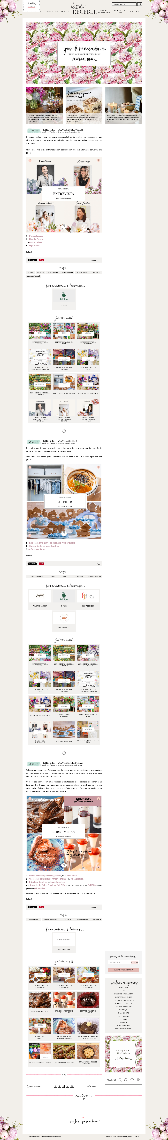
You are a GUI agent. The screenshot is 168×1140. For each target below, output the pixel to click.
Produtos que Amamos (123, 994)
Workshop (134, 12)
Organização (123, 1016)
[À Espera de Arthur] (64, 729)
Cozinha (67, 765)
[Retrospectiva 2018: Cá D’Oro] (64, 331)
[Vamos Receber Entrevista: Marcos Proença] (40, 407)
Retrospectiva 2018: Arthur (59, 440)
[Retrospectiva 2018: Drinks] (40, 1051)
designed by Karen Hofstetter (117, 1137)
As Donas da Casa (119, 11)
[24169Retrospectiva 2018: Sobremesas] (64, 939)
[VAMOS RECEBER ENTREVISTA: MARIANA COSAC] (88, 407)
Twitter (126, 1080)
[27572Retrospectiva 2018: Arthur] (64, 596)
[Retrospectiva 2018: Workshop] (88, 331)
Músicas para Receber (123, 1003)
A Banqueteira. (71, 876)
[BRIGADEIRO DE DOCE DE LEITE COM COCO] (88, 1051)
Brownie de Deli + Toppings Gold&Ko (47, 885)
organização (79, 576)
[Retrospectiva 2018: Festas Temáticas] (64, 357)
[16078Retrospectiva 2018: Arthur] (40, 596)
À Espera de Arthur (37, 549)
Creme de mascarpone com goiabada (45, 876)
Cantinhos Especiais (123, 1006)
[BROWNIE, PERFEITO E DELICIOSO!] (88, 1000)
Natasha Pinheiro (36, 239)
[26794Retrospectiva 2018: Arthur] (88, 596)
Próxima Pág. (92, 1086)
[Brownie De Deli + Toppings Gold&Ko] (64, 1026)
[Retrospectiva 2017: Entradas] (40, 1026)
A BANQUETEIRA (64, 949)
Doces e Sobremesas (76, 765)
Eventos (123, 1022)
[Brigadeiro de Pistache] (64, 1051)
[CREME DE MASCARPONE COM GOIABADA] (64, 1000)
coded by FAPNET (133, 1137)
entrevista (40, 272)
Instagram (120, 1080)
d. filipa (30, 272)
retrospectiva (96, 920)
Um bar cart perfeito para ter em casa (42, 116)
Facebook (132, 1080)
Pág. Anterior (35, 1086)
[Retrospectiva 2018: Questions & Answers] (40, 357)
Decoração (123, 1010)
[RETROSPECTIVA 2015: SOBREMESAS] (64, 975)
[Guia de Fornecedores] (84, 53)
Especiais (67, 443)
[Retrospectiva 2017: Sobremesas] (40, 975)
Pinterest (138, 1080)
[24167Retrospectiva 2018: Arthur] (64, 618)
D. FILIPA (64, 306)
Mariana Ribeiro (36, 243)
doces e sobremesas (50, 920)
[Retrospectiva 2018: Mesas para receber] (88, 653)
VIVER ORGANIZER (40, 606)
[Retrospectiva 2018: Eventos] (40, 331)
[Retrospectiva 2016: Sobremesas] (88, 975)
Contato (65, 12)
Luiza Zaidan (39, 889)
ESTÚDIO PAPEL (64, 628)
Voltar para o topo (84, 1120)
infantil (53, 576)
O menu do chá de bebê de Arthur (44, 546)
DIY (123, 991)
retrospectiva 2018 (33, 276)
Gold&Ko (92, 885)
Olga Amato (34, 246)
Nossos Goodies (123, 1026)
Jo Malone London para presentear (122, 115)
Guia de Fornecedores (103, 11)
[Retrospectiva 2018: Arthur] (64, 382)
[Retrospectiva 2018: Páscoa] (88, 357)
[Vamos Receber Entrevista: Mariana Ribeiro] (64, 407)
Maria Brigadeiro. (58, 882)
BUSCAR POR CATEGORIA (123, 970)
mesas (65, 576)
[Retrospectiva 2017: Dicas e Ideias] (88, 729)
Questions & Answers (123, 997)
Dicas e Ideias (123, 1013)
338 (72, 1086)
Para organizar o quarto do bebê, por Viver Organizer (52, 543)
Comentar (93, 260)
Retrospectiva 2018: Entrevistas (62, 129)
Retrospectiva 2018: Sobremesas (62, 762)
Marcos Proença (36, 236)
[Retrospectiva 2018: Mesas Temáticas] (40, 382)
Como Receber (51, 12)
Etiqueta (123, 1019)
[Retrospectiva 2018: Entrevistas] (40, 729)
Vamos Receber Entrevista (72, 132)
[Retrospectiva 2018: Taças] (88, 382)
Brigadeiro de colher (38, 882)
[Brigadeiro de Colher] (40, 1000)
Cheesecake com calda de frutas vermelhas (48, 879)
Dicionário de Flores (123, 1029)
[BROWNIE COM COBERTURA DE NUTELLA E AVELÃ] (88, 1026)
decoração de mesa (36, 576)
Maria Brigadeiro (82, 920)
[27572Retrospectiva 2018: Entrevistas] (64, 296)
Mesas (73, 443)
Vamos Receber (84, 8)
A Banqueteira (77, 879)
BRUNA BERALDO (88, 606)
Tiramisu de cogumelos (77, 115)
